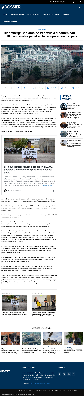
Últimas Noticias (17, 14)
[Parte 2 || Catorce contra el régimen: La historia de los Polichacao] (63, 106)
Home (5, 14)
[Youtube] (80, 2)
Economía (65, 14)
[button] (79, 7)
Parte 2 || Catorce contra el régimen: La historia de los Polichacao (73, 106)
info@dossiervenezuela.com (40, 384)
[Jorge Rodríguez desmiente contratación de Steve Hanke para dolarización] (63, 125)
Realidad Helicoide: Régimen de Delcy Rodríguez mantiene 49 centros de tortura (74, 134)
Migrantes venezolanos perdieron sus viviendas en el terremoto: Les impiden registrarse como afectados (74, 116)
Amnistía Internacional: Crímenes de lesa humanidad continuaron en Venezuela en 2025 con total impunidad (44, 314)
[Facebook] (70, 2)
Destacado (42, 29)
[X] (77, 2)
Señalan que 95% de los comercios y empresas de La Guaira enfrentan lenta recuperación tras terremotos (74, 143)
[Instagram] (73, 2)
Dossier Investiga (34, 14)
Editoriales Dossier (51, 14)
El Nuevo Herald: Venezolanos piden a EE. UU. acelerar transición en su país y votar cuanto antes (14, 314)
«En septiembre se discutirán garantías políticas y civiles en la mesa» (73, 350)
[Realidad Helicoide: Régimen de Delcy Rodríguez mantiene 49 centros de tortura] (63, 134)
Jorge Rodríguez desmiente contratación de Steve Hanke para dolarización (74, 125)
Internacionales (10, 21)
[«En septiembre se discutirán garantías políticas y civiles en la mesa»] (73, 338)
